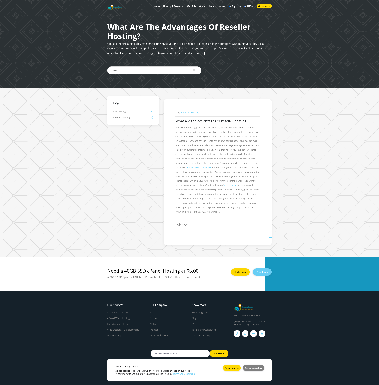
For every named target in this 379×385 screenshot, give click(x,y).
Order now (240, 272)
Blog (194, 318)
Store (211, 6)
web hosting (230, 185)
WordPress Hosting (118, 312)
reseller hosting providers (198, 167)
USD (249, 6)
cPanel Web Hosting (118, 318)
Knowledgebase (200, 312)
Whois (222, 6)
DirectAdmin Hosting (119, 324)
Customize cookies (253, 368)
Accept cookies (232, 368)
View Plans (262, 272)
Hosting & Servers (172, 6)
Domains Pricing (201, 335)
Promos (154, 329)
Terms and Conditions (204, 329)
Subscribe (219, 353)
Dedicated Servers (160, 335)
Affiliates (154, 324)
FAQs (194, 324)
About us (155, 312)
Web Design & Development (123, 329)
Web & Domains (195, 6)
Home (157, 6)
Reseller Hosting (121, 117)
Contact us (156, 318)
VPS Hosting (119, 111)
